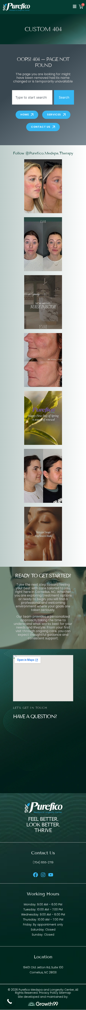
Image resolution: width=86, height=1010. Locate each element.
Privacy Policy (49, 993)
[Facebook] (35, 874)
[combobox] (32, 97)
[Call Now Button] (9, 1001)
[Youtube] (50, 874)
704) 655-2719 (43, 862)
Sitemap (65, 993)
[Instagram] (43, 874)
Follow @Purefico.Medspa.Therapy (43, 153)
